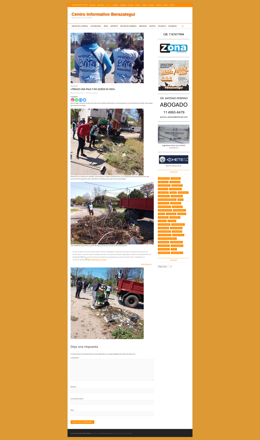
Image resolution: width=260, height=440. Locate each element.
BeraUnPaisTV (177, 185)
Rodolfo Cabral (163, 242)
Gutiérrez (159, 5)
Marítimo (151, 5)
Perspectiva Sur (178, 235)
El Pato (172, 5)
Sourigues (115, 5)
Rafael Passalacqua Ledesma (167, 238)
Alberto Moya (163, 182)
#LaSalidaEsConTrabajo (98, 260)
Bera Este (92, 5)
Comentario (75, 358)
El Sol (180, 199)
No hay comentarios (92, 93)
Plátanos (137, 5)
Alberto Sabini (175, 182)
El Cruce (108, 5)
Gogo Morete (177, 206)
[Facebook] (80, 100)
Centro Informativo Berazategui (103, 14)
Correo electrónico (77, 399)
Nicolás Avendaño (164, 231)
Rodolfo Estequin (176, 242)
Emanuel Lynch (163, 203)
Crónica (173, 192)
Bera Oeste (100, 5)
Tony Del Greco (163, 249)
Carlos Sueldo (163, 192)
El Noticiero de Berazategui (167, 199)
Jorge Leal (182, 214)
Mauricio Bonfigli (176, 228)
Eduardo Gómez (176, 196)
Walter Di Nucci (177, 253)
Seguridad (172, 26)
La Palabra (172, 221)
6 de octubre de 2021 (78, 93)
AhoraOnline (175, 178)
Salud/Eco (162, 26)
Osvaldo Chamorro (164, 235)
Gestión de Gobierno (128, 26)
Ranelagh (123, 5)
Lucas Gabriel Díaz (178, 224)
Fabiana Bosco (176, 203)
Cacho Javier (163, 189)
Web (72, 410)
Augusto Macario (164, 185)
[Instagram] (72, 100)
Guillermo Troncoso (165, 210)
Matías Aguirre (146, 264)
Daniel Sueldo (183, 192)
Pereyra (166, 5)
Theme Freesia (103, 433)
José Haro (162, 221)
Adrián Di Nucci (163, 178)
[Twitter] (84, 100)
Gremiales (143, 26)
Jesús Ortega (171, 214)
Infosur (161, 214)
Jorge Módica (163, 217)
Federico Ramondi (164, 206)
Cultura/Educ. (95, 26)
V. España (130, 5)
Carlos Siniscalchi (175, 189)
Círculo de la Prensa (80, 26)
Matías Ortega (163, 228)
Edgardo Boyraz (163, 196)
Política (152, 26)
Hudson (144, 5)
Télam (174, 249)
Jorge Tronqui (175, 217)
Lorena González (164, 224)
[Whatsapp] (76, 100)
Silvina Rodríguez (177, 245)
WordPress (111, 433)
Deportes (114, 26)
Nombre (74, 387)
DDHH (106, 26)
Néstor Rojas (177, 231)
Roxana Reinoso (163, 245)
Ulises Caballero (164, 253)
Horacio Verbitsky (179, 210)
